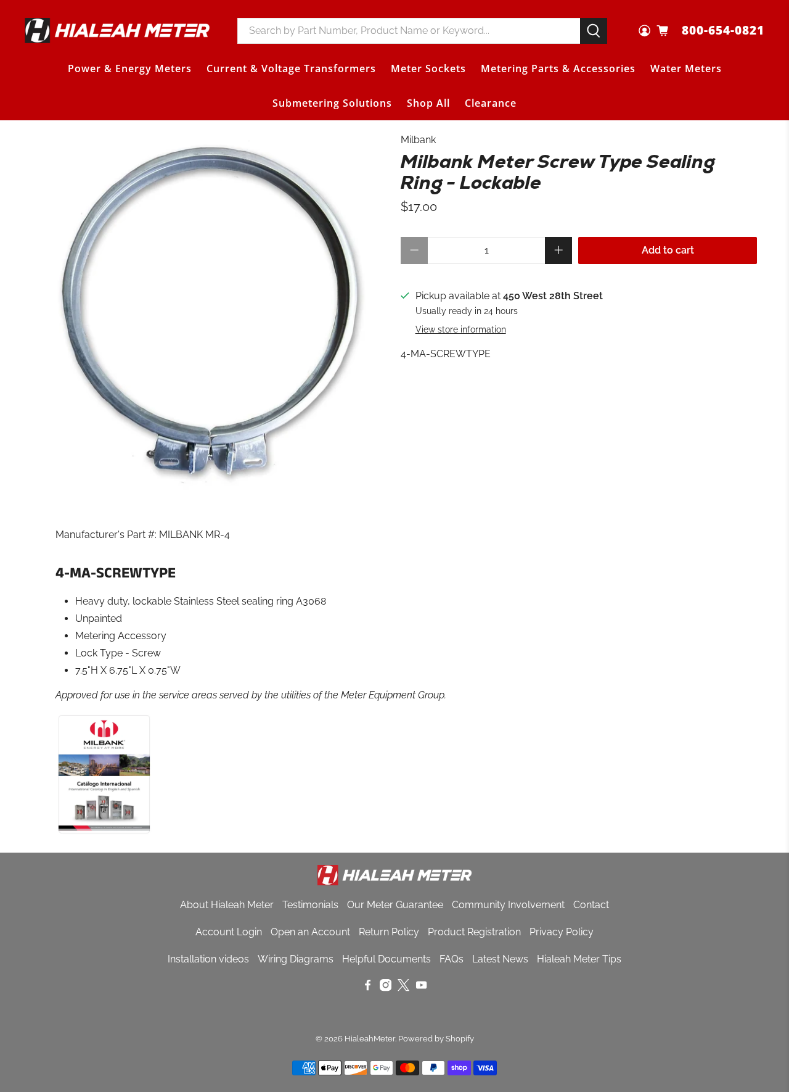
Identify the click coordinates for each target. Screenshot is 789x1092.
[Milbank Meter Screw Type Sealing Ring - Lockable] (209, 311)
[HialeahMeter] (117, 30)
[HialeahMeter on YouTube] (421, 988)
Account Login (228, 932)
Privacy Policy (561, 932)
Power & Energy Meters (130, 68)
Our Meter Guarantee (395, 905)
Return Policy (389, 932)
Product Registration (474, 932)
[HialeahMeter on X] (403, 988)
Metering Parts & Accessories (558, 68)
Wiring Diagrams (295, 959)
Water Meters (686, 68)
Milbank (418, 140)
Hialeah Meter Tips (579, 959)
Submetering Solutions (332, 103)
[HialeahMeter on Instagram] (385, 988)
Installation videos (208, 959)
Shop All (428, 103)
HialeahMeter (370, 1038)
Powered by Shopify (436, 1038)
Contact (591, 905)
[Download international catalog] (104, 832)
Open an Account (310, 932)
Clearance (491, 103)
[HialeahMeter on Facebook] (368, 988)
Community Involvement (508, 905)
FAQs (451, 959)
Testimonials (310, 905)
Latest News (500, 959)
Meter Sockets (428, 68)
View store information (460, 329)
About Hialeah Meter (227, 905)
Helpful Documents (386, 959)
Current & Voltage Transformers (291, 68)
